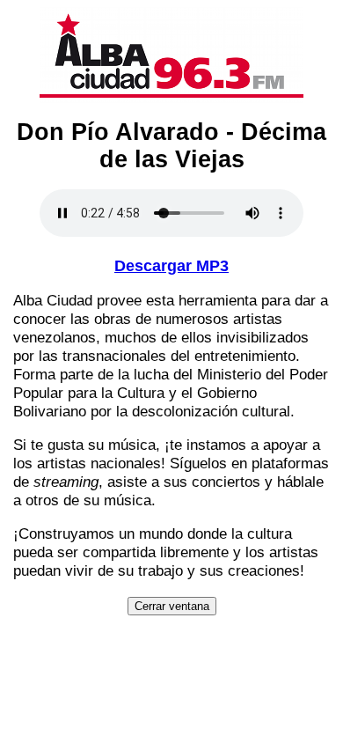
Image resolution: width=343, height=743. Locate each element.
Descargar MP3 (171, 266)
